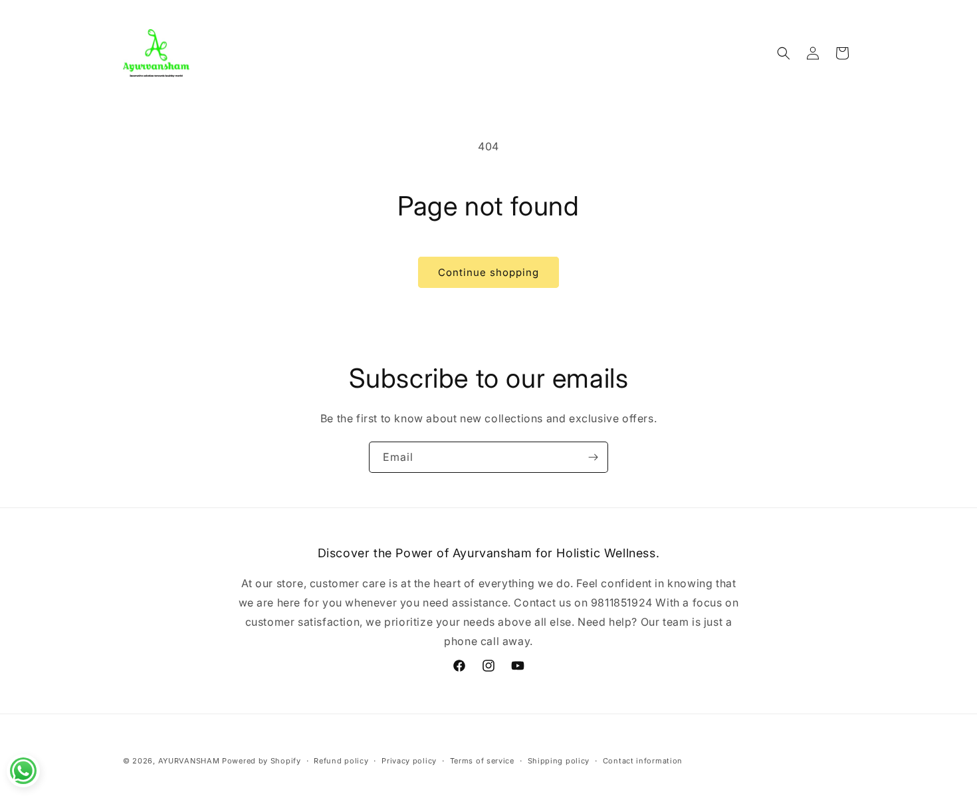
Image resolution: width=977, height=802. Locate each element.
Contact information (643, 760)
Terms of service (482, 760)
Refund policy (341, 760)
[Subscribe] (592, 457)
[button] (783, 53)
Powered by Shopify (261, 760)
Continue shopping (488, 272)
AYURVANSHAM (190, 760)
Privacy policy (409, 760)
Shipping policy (559, 760)
